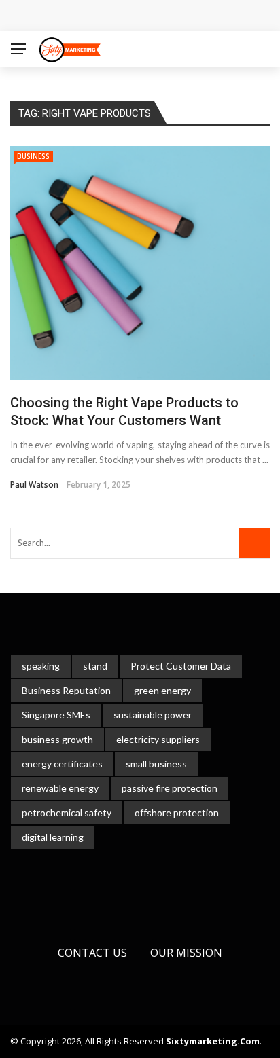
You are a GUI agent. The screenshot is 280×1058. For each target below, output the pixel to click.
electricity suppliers (158, 739)
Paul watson (34, 484)
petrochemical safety (66, 812)
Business (33, 156)
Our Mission (186, 952)
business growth (57, 739)
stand (95, 666)
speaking (41, 666)
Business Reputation (66, 690)
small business (156, 763)
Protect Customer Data (180, 666)
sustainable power (152, 714)
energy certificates (62, 763)
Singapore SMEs (56, 714)
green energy (162, 690)
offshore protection (177, 812)
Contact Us (92, 952)
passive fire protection (169, 788)
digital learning (53, 837)
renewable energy (60, 788)
